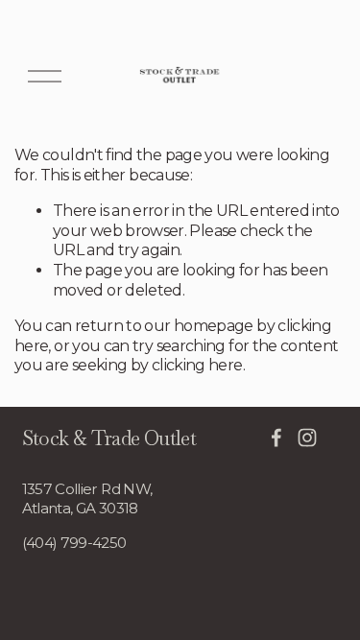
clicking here (197, 365)
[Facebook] (276, 437)
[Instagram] (307, 437)
